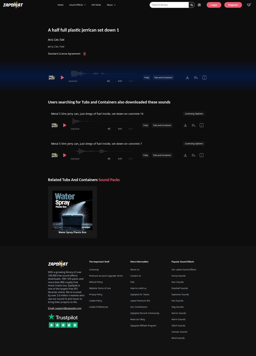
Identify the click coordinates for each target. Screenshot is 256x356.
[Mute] (108, 81)
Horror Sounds (179, 313)
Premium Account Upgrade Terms (106, 275)
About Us (134, 269)
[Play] (62, 77)
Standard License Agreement (64, 53)
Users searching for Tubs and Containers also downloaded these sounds (109, 102)
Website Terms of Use (100, 288)
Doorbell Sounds (180, 288)
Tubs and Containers (163, 77)
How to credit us (138, 288)
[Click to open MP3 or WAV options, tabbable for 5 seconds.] (187, 77)
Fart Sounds (177, 300)
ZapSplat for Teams (139, 294)
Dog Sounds (178, 306)
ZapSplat (72, 81)
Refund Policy (96, 282)
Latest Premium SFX (140, 300)
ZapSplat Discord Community (144, 313)
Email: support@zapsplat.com (64, 308)
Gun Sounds (178, 282)
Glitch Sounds (178, 325)
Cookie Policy (95, 300)
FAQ (132, 282)
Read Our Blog (137, 319)
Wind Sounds (178, 338)
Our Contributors (138, 306)
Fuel (62, 39)
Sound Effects (76, 4)
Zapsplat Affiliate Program (143, 325)
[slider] (100, 73)
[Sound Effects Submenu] (86, 5)
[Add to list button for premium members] (195, 77)
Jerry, (51, 39)
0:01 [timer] (120, 81)
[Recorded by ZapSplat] (52, 77)
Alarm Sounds (178, 319)
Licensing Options (194, 113)
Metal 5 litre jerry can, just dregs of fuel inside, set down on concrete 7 (96, 143)
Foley (146, 77)
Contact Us (135, 275)
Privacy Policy (95, 294)
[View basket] (249, 5)
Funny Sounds (179, 275)
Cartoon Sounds (179, 331)
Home (60, 4)
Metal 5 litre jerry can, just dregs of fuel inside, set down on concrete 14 (97, 113)
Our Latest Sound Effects (184, 269)
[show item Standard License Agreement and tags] (204, 77)
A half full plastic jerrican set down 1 (83, 30)
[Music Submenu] (116, 5)
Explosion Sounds (180, 294)
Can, (56, 39)
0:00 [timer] (131, 81)
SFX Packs (96, 4)
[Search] (192, 5)
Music (110, 4)
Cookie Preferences (98, 306)
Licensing (94, 269)
